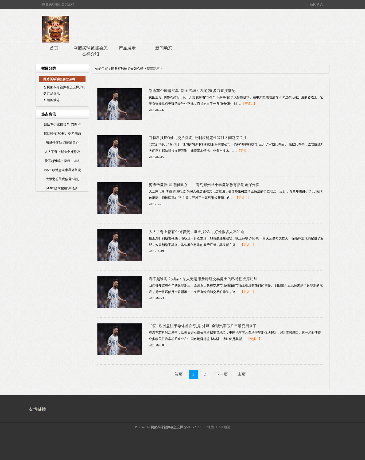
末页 (241, 374)
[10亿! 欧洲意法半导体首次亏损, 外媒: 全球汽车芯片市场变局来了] (119, 354)
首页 (54, 48)
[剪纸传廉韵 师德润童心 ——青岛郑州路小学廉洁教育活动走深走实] (119, 213)
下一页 (221, 374)
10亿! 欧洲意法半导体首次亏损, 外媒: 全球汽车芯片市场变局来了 (203, 326)
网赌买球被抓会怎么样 (127, 69)
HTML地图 (222, 427)
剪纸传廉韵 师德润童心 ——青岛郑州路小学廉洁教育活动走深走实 (204, 185)
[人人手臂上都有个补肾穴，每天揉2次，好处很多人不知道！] (119, 260)
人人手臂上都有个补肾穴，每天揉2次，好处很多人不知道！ (198, 232)
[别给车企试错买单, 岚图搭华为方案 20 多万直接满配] (119, 119)
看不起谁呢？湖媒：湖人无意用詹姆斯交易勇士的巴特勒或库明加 (203, 279)
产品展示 (127, 48)
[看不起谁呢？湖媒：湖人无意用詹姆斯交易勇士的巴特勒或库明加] (119, 307)
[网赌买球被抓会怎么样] (55, 41)
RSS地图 (207, 427)
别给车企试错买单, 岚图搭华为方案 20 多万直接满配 (192, 91)
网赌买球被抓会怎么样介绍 (90, 51)
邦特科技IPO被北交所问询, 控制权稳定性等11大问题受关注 (198, 138)
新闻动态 (163, 48)
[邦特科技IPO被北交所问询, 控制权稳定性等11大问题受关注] (119, 166)
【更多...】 (249, 104)
